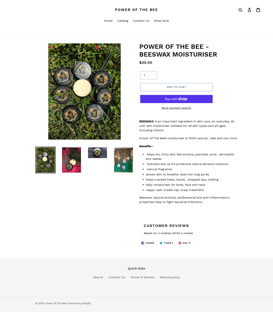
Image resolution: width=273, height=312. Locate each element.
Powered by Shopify (79, 303)
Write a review (182, 233)
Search (98, 277)
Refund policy (170, 277)
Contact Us (117, 277)
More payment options (176, 107)
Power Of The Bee (136, 9)
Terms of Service (142, 277)
